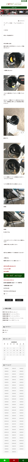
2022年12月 (21, 407)
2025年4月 (14, 382)
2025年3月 (21, 382)
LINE (4, 460)
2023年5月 (6, 404)
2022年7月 (14, 412)
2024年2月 (6, 396)
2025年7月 (14, 379)
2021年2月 (6, 429)
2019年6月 (21, 446)
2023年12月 (21, 396)
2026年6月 (21, 368)
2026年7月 (14, 368)
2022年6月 (21, 412)
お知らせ (6, 330)
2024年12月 (21, 385)
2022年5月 (6, 415)
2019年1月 (14, 451)
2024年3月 (21, 393)
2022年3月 (21, 415)
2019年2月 (6, 451)
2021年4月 (14, 426)
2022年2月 (6, 418)
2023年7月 (14, 401)
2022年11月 (6, 410)
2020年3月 (21, 437)
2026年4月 (14, 371)
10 (4, 350)
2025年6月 (21, 379)
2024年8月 (6, 390)
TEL (23, 460)
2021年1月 (14, 429)
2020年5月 (6, 437)
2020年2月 (6, 440)
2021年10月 (14, 421)
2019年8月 (6, 446)
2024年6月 (21, 390)
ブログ (4, 15)
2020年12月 (21, 429)
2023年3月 (21, 404)
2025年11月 (6, 376)
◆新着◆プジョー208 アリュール (11, 320)
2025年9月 (21, 376)
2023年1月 (14, 407)
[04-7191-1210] (26, 1)
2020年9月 (21, 432)
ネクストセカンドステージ (9, 279)
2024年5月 (6, 393)
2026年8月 (6, 368)
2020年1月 (14, 440)
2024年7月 (14, 390)
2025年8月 (6, 379)
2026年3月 (21, 371)
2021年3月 (21, 426)
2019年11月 (6, 443)
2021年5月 (6, 426)
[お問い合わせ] (24, 1)
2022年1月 (14, 418)
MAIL (14, 460)
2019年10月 (14, 443)
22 (20, 352)
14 (17, 350)
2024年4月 (14, 393)
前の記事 (9, 300)
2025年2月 (6, 385)
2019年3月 (21, 448)
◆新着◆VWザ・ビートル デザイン (12, 314)
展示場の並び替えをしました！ (11, 312)
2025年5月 (6, 382)
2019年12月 (21, 440)
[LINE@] (22, 1)
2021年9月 (21, 421)
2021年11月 (6, 421)
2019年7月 (14, 446)
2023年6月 (21, 401)
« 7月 (4, 359)
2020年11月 (6, 432)
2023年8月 (6, 401)
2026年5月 (6, 371)
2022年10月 (14, 410)
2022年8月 (6, 412)
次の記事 (19, 300)
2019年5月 (6, 448)
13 (14, 350)
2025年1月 (14, 385)
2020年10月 (14, 432)
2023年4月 (14, 404)
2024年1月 (14, 396)
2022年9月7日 (21, 20)
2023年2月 (6, 407)
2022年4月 (14, 415)
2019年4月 (14, 448)
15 (20, 350)
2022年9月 (21, 410)
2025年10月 (14, 376)
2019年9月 (21, 443)
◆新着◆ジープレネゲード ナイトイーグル (13, 318)
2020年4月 (14, 437)
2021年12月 (21, 418)
